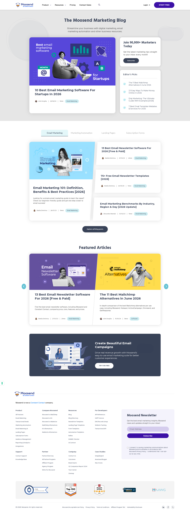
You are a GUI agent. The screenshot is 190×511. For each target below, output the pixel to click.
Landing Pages (108, 133)
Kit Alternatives (47, 428)
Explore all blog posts (95, 229)
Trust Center (73, 470)
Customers (72, 459)
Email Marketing (54, 133)
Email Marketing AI (22, 428)
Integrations (20, 446)
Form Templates (74, 428)
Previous (24, 286)
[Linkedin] (163, 507)
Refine (71, 436)
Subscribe (131, 60)
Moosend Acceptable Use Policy (73, 507)
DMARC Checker (74, 439)
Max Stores (98, 463)
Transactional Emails (22, 421)
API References (100, 414)
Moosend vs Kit (47, 418)
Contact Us (72, 456)
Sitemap (71, 473)
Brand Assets (73, 463)
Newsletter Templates (76, 421)
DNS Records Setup (101, 421)
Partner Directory (48, 456)
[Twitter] (172, 507)
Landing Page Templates (77, 425)
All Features (19, 414)
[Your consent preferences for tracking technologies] (2, 383)
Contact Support (21, 456)
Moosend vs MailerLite (49, 421)
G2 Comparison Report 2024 (78, 466)
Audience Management (23, 439)
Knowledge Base (21, 459)
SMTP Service (99, 418)
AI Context (72, 443)
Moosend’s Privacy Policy (137, 451)
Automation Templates (76, 432)
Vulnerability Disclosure (134, 507)
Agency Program (47, 466)
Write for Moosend (48, 470)
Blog (70, 414)
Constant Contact (38, 403)
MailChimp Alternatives (49, 425)
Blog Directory (73, 418)
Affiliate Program (47, 463)
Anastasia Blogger (101, 459)
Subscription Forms (135, 133)
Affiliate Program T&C (118, 507)
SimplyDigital (99, 456)
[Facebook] (168, 507)
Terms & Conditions (103, 507)
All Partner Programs (48, 459)
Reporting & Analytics (23, 443)
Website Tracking (100, 425)
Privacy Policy (90, 507)
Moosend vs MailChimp (49, 414)
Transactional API (100, 428)
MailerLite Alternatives (49, 432)
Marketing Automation (81, 133)
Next (166, 286)
